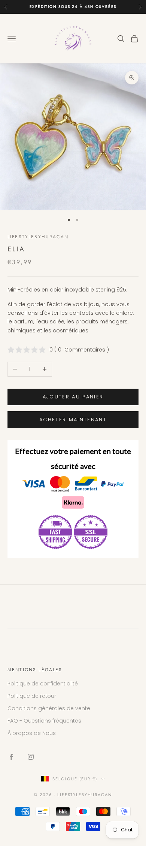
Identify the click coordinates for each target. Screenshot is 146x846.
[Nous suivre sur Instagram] (30, 756)
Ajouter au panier (73, 396)
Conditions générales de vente (48, 708)
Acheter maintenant (73, 419)
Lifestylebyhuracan (38, 236)
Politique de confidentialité (42, 683)
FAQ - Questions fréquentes (44, 720)
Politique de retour (31, 696)
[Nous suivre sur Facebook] (11, 756)
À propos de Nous (31, 733)
